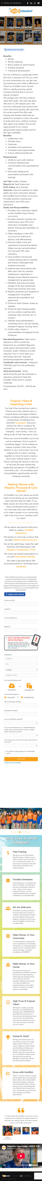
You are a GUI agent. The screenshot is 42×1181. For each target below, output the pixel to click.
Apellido (7, 609)
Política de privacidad (12, 763)
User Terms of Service (14, 647)
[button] (11, 832)
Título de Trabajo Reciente (12, 702)
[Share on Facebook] (27, 3)
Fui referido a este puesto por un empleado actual (20, 752)
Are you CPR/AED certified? (13, 719)
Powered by (16, 1176)
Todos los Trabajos (12, 3)
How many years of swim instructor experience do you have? (20, 741)
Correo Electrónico (10, 618)
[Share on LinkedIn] (31, 3)
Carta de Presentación (11, 694)
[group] (21, 818)
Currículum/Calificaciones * (13, 680)
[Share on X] (35, 3)
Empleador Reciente (10, 711)
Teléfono (7, 627)
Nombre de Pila (9, 600)
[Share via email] (38, 3)
